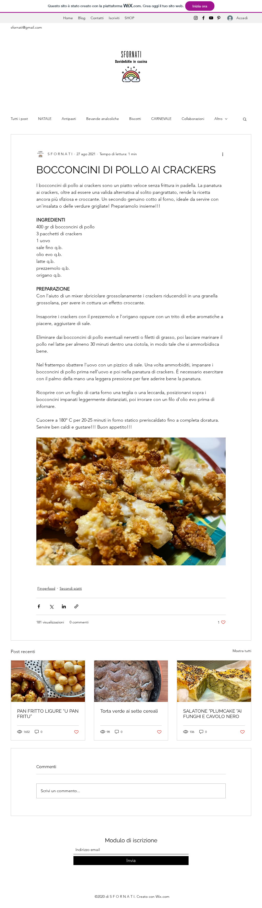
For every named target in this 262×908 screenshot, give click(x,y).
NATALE (44, 118)
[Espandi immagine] (131, 501)
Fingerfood (46, 588)
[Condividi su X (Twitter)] (51, 606)
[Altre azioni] (223, 154)
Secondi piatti (71, 588)
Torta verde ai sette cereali (129, 711)
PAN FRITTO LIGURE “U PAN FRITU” (48, 713)
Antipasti (69, 118)
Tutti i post (19, 118)
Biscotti (135, 118)
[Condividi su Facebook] (38, 606)
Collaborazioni (193, 118)
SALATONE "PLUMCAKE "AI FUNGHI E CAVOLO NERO (212, 713)
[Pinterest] (218, 17)
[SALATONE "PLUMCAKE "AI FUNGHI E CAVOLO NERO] (214, 681)
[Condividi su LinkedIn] (63, 606)
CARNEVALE (161, 118)
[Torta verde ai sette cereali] (131, 681)
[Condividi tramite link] (76, 606)
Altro (218, 118)
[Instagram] (195, 17)
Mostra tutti (242, 650)
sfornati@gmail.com (26, 27)
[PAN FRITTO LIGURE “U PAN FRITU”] (48, 681)
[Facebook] (203, 17)
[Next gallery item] (220, 502)
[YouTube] (211, 17)
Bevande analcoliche (102, 118)
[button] (244, 119)
